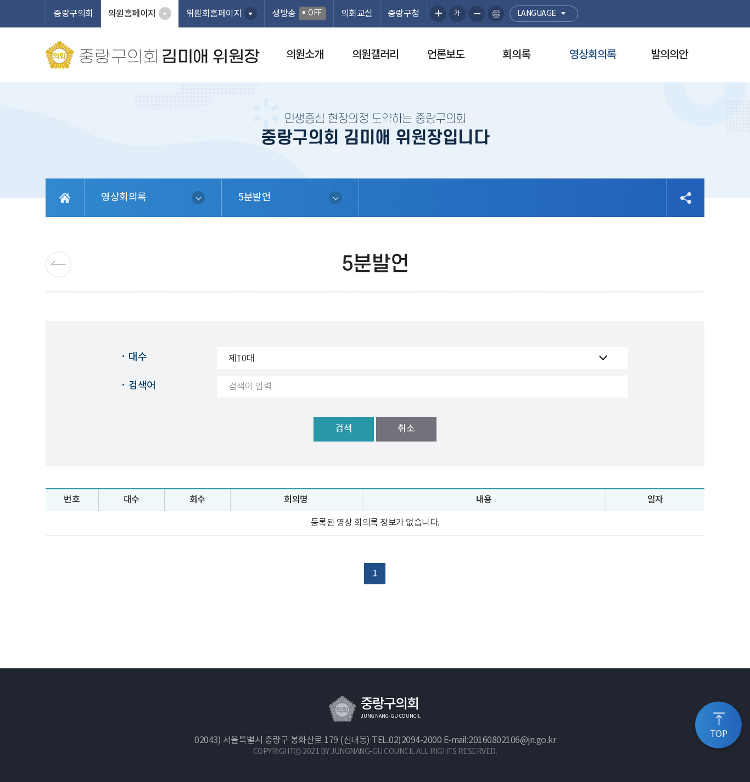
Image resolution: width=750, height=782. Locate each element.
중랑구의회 (73, 14)
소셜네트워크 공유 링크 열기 (685, 197)
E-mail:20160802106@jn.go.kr (500, 740)
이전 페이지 (58, 264)
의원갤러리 (375, 55)
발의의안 (669, 55)
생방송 (297, 14)
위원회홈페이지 (214, 14)
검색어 (142, 386)
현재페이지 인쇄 (496, 13)
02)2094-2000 (415, 740)
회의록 (516, 55)
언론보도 (445, 55)
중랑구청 (403, 14)
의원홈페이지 (132, 14)
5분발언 (254, 197)
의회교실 (357, 14)
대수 (137, 357)
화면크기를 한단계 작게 (476, 13)
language (536, 13)
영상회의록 (592, 55)
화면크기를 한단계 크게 (438, 13)
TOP (718, 734)
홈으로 (65, 197)
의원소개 (304, 55)
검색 (343, 428)
